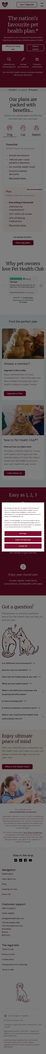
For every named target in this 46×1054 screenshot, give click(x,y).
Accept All (23, 546)
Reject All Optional (23, 540)
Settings (23, 533)
